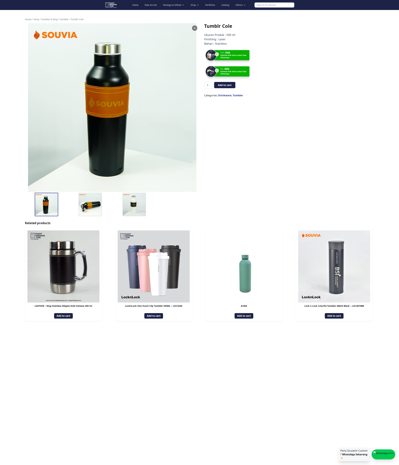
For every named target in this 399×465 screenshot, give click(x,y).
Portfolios (210, 4)
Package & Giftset (172, 4)
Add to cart (225, 85)
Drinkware (224, 95)
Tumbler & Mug (49, 19)
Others (239, 4)
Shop (193, 4)
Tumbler (64, 19)
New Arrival (151, 4)
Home (135, 4)
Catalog (225, 4)
